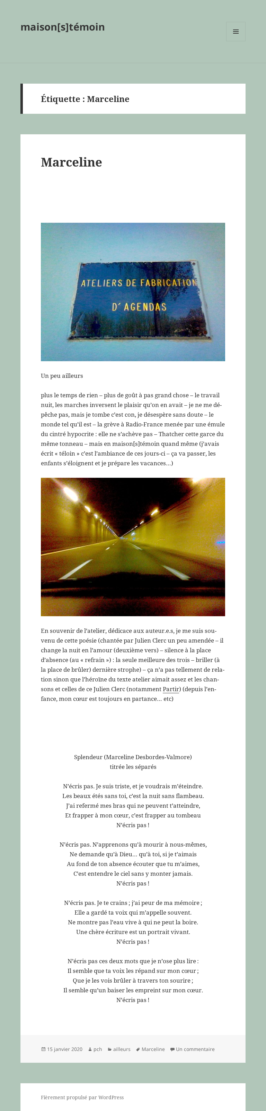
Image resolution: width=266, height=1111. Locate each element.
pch (98, 1049)
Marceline (71, 162)
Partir (171, 689)
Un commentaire (195, 1049)
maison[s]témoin (62, 26)
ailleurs (122, 1049)
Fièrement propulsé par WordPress (82, 1097)
